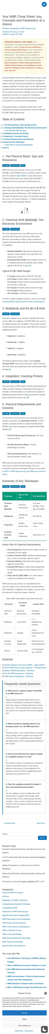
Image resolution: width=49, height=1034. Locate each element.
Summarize (15, 165)
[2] (30, 266)
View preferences (24, 1026)
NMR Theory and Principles (12, 942)
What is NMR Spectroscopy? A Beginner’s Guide (26, 965)
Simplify (6, 165)
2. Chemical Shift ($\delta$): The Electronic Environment (24, 128)
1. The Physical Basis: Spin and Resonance (19, 125)
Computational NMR (9, 908)
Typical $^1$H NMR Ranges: (15, 130)
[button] (45, 993)
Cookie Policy (19, 1031)
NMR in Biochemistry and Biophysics (16, 927)
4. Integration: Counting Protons (15, 136)
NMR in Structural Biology (12, 934)
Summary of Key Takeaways (13, 142)
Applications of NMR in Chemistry (14, 900)
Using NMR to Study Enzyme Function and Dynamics (25, 302)
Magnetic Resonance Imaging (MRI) (15, 915)
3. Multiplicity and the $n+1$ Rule (15, 133)
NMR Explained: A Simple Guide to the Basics (25, 983)
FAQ (22, 165)
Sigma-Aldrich (22, 176)
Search (5, 834)
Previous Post (9, 823)
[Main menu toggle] (44, 4)
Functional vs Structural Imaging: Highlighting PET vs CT (23, 881)
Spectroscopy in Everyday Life (13, 946)
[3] (29, 202)
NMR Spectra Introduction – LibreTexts (19, 676)
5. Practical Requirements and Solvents (18, 139)
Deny (25, 1019)
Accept (24, 1013)
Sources (5, 148)
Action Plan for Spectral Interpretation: (19, 145)
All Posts (5, 28)
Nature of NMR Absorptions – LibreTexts (20, 671)
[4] (28, 397)
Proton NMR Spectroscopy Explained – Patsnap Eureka (25, 668)
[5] (10, 429)
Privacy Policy (28, 1031)
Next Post (41, 823)
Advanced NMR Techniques (12, 893)
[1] (39, 181)
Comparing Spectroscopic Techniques (16, 904)
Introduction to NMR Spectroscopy (23, 28)
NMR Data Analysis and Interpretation (16, 919)
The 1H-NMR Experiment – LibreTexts (19, 673)
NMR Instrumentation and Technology (16, 938)
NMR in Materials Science (12, 930)
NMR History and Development (14, 923)
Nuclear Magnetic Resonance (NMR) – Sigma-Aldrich (25, 665)
